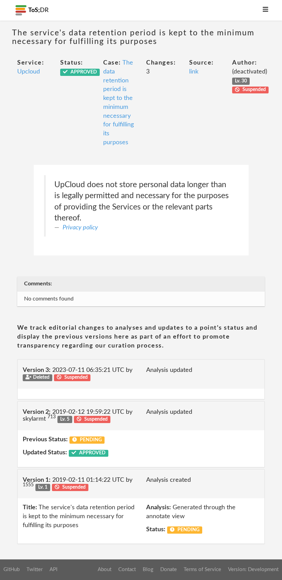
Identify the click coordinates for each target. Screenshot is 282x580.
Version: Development (253, 569)
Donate (168, 569)
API (53, 569)
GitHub (11, 569)
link (193, 72)
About (104, 569)
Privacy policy (80, 228)
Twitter (34, 569)
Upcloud (28, 72)
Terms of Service (202, 569)
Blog (148, 569)
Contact (127, 569)
